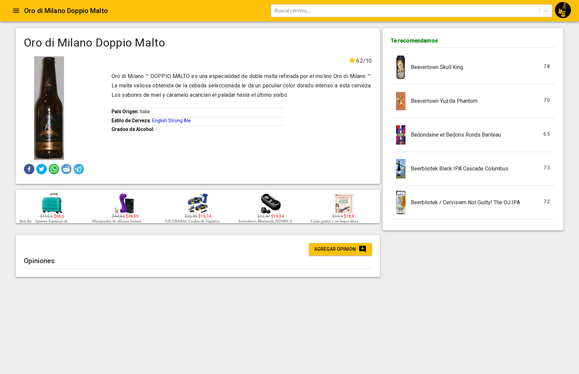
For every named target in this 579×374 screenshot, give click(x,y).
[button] (29, 169)
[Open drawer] (16, 11)
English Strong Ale (171, 120)
